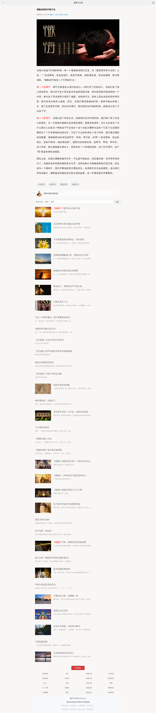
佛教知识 (111, 687)
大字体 (56, 14)
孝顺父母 (89, 673)
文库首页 (41, 184)
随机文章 (64, 184)
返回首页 (69, 702)
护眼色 (61, 14)
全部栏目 (52, 184)
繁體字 (52, 14)
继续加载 (78, 668)
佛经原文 (81, 702)
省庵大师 (89, 678)
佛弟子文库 (78, 3)
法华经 (67, 678)
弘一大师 (45, 687)
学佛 (110, 683)
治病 (67, 683)
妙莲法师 (89, 687)
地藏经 (67, 687)
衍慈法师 (45, 678)
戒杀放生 (89, 692)
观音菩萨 (111, 678)
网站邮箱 (87, 702)
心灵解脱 (45, 692)
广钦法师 (111, 673)
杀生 (67, 673)
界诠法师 (89, 683)
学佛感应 (45, 673)
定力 (45, 683)
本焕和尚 (111, 692)
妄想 (67, 692)
